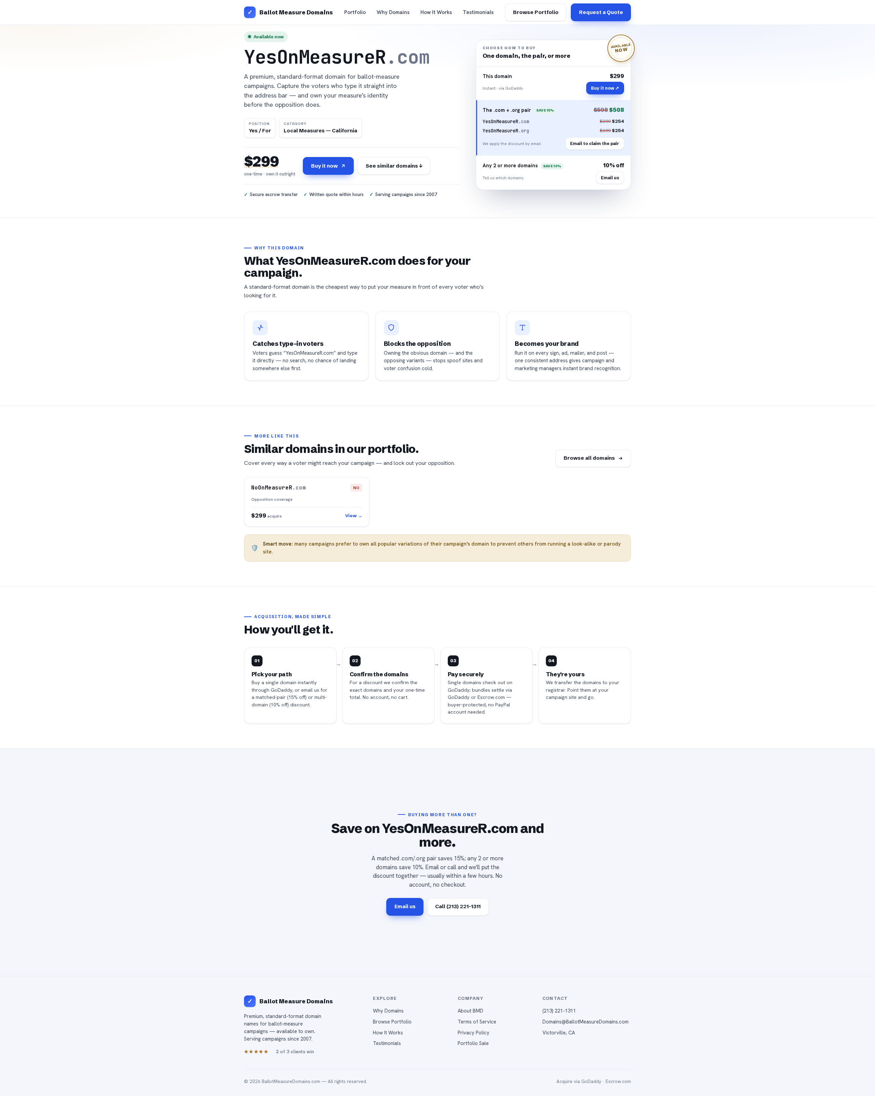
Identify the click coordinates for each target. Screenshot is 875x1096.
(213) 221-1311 (559, 1010)
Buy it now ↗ (605, 88)
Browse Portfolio (535, 12)
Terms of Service (477, 1021)
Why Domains (393, 12)
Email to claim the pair (594, 143)
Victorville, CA (558, 1032)
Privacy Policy (473, 1032)
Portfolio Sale (473, 1043)
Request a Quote (601, 12)
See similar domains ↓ (394, 165)
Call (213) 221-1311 (458, 906)
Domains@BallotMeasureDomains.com (585, 1021)
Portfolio (355, 12)
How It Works (436, 12)
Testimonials (478, 12)
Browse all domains (589, 458)
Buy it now (324, 165)
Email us (610, 177)
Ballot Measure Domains (296, 12)
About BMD (470, 1010)
